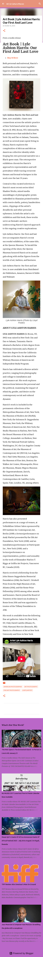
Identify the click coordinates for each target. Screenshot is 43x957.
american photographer (13, 687)
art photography (30, 687)
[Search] (39, 4)
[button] (4, 30)
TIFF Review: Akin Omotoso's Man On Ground (19, 884)
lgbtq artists (27, 690)
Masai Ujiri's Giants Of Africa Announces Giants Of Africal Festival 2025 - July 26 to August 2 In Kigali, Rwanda (21, 840)
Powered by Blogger (22, 953)
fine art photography (12, 690)
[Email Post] (4, 684)
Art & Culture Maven (15, 4)
